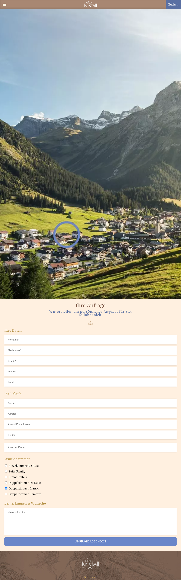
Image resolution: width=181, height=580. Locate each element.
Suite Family (16, 471)
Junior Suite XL (18, 477)
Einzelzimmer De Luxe (23, 466)
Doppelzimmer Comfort (24, 494)
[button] (4, 4)
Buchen (173, 4)
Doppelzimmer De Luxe (24, 483)
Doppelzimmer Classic (23, 488)
